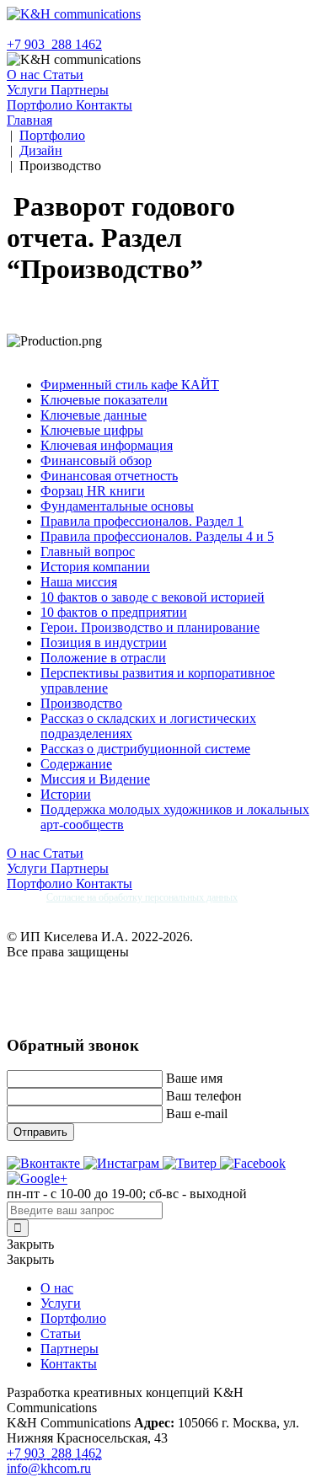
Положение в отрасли (103, 657)
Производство (81, 703)
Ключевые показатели (104, 400)
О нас (25, 74)
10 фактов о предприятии (113, 612)
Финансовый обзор (96, 460)
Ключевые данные (93, 415)
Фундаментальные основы (117, 506)
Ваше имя (194, 1078)
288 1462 (54, 44)
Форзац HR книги (92, 491)
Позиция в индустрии (103, 642)
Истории (65, 794)
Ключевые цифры (91, 430)
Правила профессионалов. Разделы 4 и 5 (157, 536)
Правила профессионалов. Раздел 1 (142, 521)
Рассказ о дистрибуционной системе (145, 749)
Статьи (63, 74)
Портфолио (41, 105)
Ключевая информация (106, 445)
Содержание (76, 764)
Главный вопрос (87, 551)
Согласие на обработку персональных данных (142, 897)
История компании (95, 566)
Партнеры (80, 90)
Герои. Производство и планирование (150, 627)
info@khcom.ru (49, 1468)
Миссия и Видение (95, 779)
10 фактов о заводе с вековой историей (152, 597)
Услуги (29, 90)
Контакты (104, 105)
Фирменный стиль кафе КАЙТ (129, 384)
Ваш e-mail (197, 1113)
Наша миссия (78, 582)
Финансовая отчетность (109, 475)
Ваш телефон (204, 1096)
